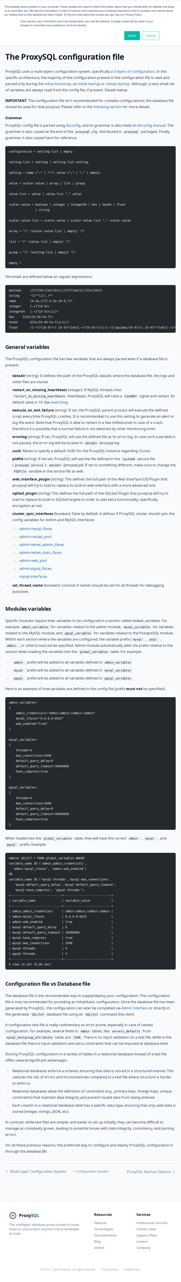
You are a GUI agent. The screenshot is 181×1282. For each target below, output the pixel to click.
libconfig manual (152, 125)
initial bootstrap (57, 83)
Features (100, 1223)
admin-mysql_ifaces (35, 528)
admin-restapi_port (35, 536)
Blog (97, 1241)
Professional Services (152, 1223)
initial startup (89, 83)
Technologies (103, 1229)
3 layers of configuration (134, 71)
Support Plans (146, 1235)
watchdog (59, 402)
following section (107, 106)
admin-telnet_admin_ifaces (41, 544)
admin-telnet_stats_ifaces (40, 552)
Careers (142, 1241)
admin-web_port (33, 560)
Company (143, 1248)
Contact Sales (146, 1229)
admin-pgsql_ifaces (35, 568)
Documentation (105, 1235)
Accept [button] (132, 35)
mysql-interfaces (33, 576)
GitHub (99, 1248)
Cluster (145, 450)
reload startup (118, 83)
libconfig (73, 125)
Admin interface (134, 1008)
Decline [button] (151, 35)
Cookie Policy (132, 1269)
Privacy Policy (110, 1269)
